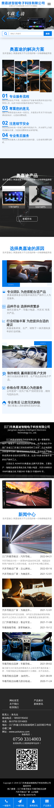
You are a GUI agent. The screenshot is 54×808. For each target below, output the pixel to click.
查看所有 (27, 218)
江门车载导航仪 (24, 789)
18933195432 (21, 718)
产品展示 (38, 700)
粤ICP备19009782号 (27, 795)
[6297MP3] (40, 197)
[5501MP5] (13, 197)
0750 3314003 (27, 739)
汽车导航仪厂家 (23, 792)
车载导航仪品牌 (39, 789)
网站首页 (14, 700)
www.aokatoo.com (19, 731)
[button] (24, 26)
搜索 (48, 33)
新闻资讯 (38, 703)
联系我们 (14, 707)
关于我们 (14, 703)
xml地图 (34, 792)
